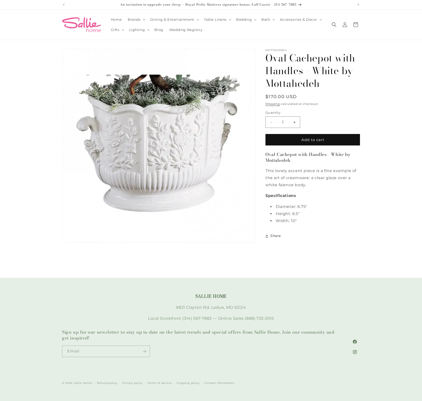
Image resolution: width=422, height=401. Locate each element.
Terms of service (160, 382)
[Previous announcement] (63, 4)
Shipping (272, 104)
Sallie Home (83, 383)
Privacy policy (132, 382)
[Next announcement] (358, 4)
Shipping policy (188, 382)
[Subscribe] (144, 351)
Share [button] (275, 236)
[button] (136, 19)
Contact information (219, 382)
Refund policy (107, 382)
